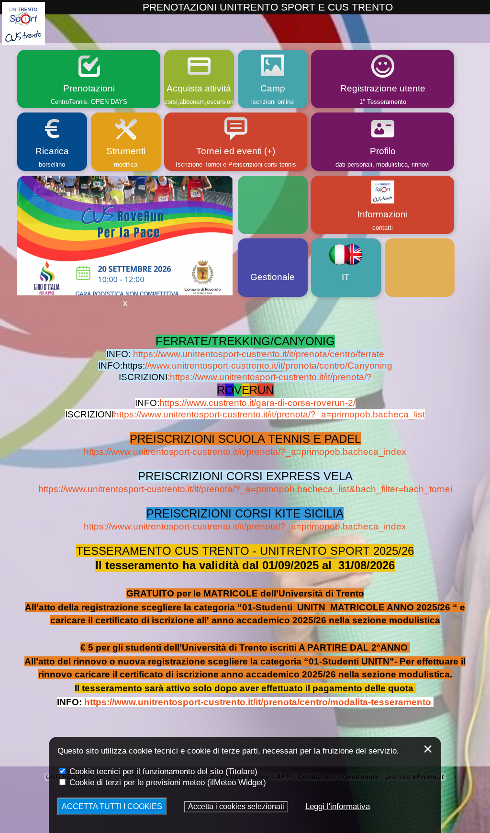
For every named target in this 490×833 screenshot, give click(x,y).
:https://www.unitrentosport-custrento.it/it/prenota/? (269, 377)
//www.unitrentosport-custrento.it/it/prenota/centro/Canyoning (268, 365)
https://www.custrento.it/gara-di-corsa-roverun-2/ (257, 403)
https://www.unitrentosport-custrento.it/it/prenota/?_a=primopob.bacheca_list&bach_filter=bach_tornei (245, 489)
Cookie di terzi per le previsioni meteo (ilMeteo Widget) (166, 782)
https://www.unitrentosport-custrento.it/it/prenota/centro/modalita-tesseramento (257, 702)
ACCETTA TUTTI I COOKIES (112, 806)
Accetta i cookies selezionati (236, 806)
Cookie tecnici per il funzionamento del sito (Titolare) (162, 771)
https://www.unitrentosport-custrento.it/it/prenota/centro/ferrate (258, 354)
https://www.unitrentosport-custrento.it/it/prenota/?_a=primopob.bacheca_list (269, 414)
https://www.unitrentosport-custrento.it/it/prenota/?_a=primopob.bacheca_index (245, 452)
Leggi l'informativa (337, 806)
